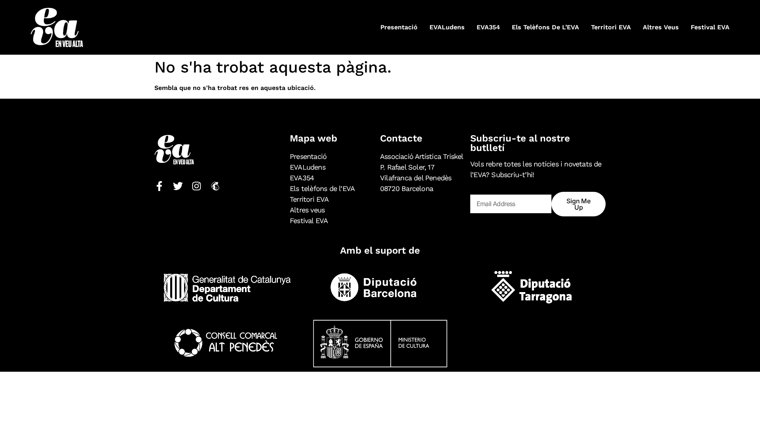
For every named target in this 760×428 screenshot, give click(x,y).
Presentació (399, 27)
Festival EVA (710, 27)
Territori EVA (611, 27)
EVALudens (447, 27)
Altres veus (661, 27)
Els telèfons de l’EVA (545, 27)
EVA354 (488, 27)
